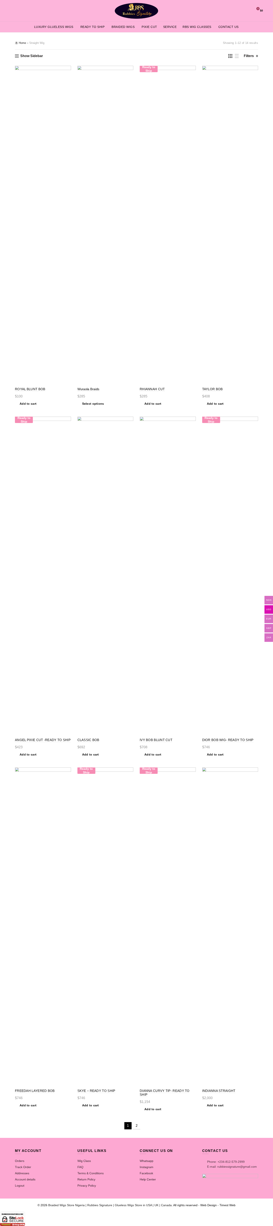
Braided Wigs (123, 27)
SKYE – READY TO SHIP (96, 1091)
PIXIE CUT (149, 27)
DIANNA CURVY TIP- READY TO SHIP (165, 1092)
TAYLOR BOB (212, 389)
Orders (19, 1161)
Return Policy (86, 1179)
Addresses (22, 1173)
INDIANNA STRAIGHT (218, 1091)
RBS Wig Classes (197, 27)
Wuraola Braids (88, 389)
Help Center (148, 1179)
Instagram (146, 1167)
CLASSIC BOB (88, 740)
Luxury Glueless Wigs (53, 27)
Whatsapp (146, 1161)
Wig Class (84, 1161)
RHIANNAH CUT (152, 389)
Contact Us (228, 27)
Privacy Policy (86, 1185)
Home (22, 42)
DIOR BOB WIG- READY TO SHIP (228, 740)
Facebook (146, 1173)
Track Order (23, 1167)
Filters (249, 56)
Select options (93, 403)
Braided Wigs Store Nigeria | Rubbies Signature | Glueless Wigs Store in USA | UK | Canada (110, 1205)
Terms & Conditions (90, 1173)
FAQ (80, 1167)
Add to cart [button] (28, 403)
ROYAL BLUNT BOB (30, 389)
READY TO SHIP (92, 27)
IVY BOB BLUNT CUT (156, 740)
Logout (19, 1185)
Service (170, 27)
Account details (25, 1179)
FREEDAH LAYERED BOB (35, 1091)
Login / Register (236, 10)
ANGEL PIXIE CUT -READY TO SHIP (43, 740)
